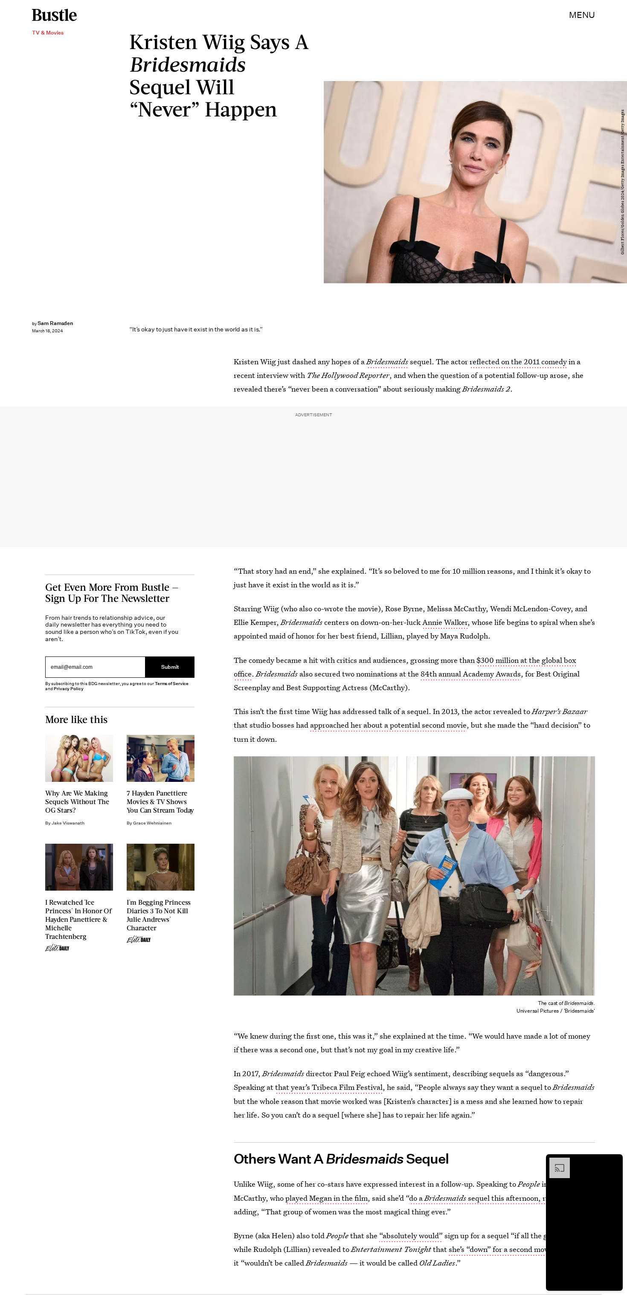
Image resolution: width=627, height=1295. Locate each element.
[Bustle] (54, 15)
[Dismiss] (613, 1162)
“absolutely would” (411, 1235)
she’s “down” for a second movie (501, 1249)
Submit (170, 667)
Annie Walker (444, 622)
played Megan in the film (326, 1198)
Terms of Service (172, 683)
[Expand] (555, 1162)
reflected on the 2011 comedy (518, 361)
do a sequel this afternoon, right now (491, 1198)
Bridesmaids (387, 361)
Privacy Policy (69, 688)
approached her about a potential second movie (388, 725)
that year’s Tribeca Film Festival (329, 1087)
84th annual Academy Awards (471, 674)
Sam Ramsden (55, 323)
